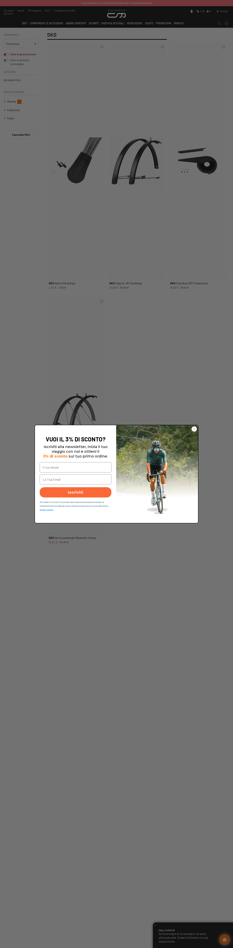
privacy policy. (47, 509)
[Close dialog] (194, 429)
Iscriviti (75, 492)
